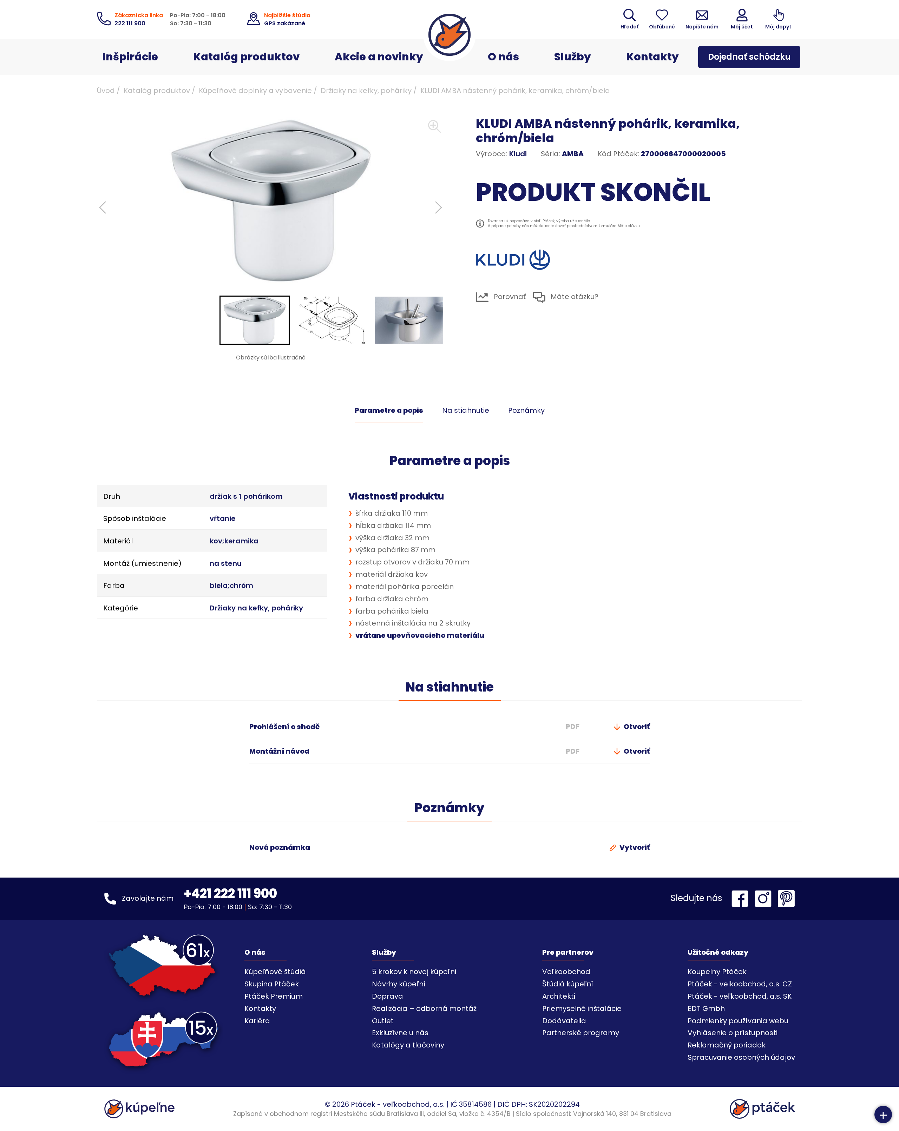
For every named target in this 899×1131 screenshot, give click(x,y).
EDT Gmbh (706, 1008)
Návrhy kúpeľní (399, 984)
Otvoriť (636, 727)
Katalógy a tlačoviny (408, 1045)
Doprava (387, 996)
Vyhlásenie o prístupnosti (732, 1033)
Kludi (518, 154)
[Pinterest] (786, 898)
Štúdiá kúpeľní (567, 984)
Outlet (383, 1021)
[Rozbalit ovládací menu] (883, 1114)
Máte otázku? (573, 297)
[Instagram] (764, 898)
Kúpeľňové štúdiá (275, 972)
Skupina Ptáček (271, 984)
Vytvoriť (634, 847)
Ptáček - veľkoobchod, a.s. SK (740, 996)
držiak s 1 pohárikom (246, 496)
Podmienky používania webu (738, 1021)
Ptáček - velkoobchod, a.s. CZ (740, 984)
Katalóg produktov (246, 56)
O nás (503, 56)
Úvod (106, 90)
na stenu (226, 563)
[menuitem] (254, 320)
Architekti (558, 996)
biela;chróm (231, 585)
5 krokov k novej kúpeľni (414, 972)
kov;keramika (234, 541)
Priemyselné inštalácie (582, 1008)
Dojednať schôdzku (749, 56)
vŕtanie (223, 518)
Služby (572, 56)
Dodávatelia (564, 1021)
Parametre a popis (389, 410)
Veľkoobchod (566, 972)
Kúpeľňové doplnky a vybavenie (255, 90)
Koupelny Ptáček (717, 972)
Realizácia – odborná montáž (424, 1008)
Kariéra (257, 1021)
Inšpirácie (130, 56)
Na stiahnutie (465, 410)
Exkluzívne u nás (400, 1033)
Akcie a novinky (379, 56)
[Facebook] (741, 898)
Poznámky (526, 410)
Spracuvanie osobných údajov (741, 1057)
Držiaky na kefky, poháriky (366, 90)
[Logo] (449, 34)
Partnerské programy (580, 1033)
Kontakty (652, 56)
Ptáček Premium (273, 996)
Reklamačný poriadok (727, 1045)
